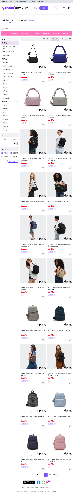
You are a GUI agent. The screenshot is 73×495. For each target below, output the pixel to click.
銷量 (70, 39)
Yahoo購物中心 (12, 8)
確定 (15, 143)
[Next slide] (44, 55)
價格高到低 (63, 39)
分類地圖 (53, 491)
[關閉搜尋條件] (30, 8)
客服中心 (19, 491)
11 (41, 475)
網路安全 (40, 491)
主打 (5, 33)
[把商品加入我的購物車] (43, 82)
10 (37, 475)
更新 (49, 488)
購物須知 (33, 491)
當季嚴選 (56, 33)
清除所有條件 (13, 161)
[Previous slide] (21, 55)
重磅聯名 (46, 33)
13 (50, 475)
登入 (55, 8)
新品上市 (8, 28)
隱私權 (47, 491)
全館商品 (66, 33)
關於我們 (26, 491)
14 (54, 475)
